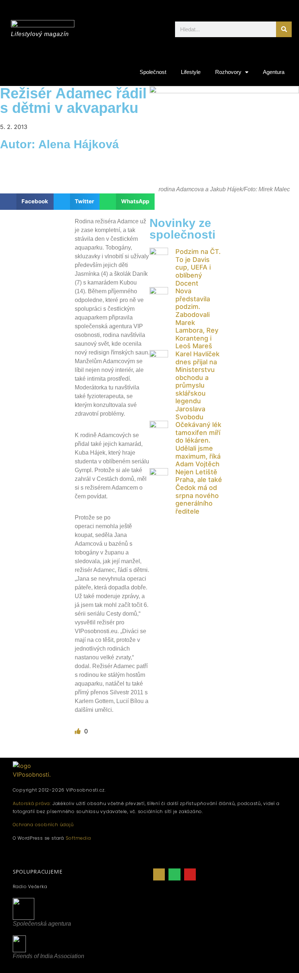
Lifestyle (191, 72)
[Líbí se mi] (78, 731)
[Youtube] (190, 874)
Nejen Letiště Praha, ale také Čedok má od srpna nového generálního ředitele (198, 491)
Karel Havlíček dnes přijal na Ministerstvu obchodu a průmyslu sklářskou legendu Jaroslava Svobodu (197, 385)
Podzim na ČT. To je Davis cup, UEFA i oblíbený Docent (198, 267)
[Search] (284, 29)
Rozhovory (228, 72)
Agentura (273, 72)
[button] (27, 201)
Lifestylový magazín (40, 34)
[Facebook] (159, 874)
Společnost (153, 72)
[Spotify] (174, 874)
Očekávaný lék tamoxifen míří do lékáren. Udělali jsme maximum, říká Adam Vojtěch (198, 444)
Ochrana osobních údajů (43, 824)
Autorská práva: (32, 803)
